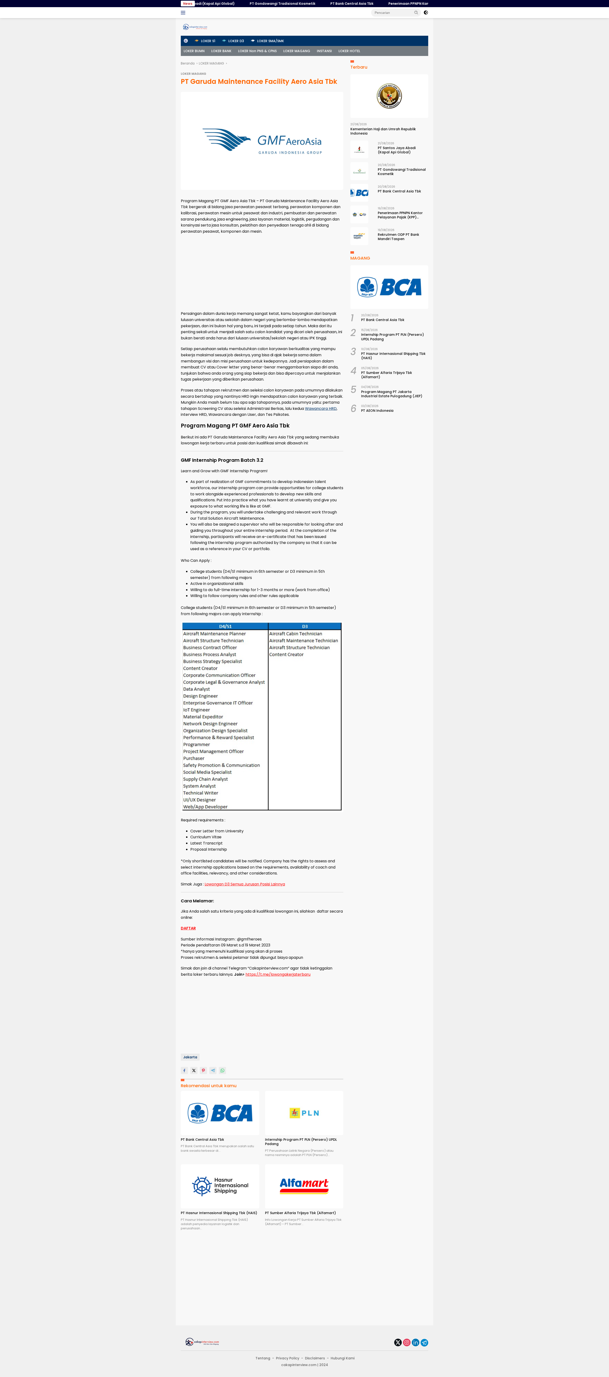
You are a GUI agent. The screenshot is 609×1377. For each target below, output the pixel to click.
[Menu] (184, 13)
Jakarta (190, 1057)
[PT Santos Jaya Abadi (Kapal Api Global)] (359, 149)
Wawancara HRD (321, 408)
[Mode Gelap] (425, 13)
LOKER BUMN (194, 51)
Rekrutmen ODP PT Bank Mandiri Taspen (398, 237)
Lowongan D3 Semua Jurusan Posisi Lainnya (245, 884)
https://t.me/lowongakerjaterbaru (278, 974)
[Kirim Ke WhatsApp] (222, 1070)
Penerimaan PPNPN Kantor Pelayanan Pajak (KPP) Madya (397, 3)
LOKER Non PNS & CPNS (257, 51)
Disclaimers (315, 1358)
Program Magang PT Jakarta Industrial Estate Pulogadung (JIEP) (391, 394)
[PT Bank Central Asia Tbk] (220, 1113)
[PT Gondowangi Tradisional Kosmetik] (359, 171)
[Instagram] (407, 1343)
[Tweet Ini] (193, 1070)
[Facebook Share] (184, 1070)
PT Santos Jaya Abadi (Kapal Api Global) (397, 150)
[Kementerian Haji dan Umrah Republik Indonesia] (389, 96)
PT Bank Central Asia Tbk (311, 3)
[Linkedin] (415, 1343)
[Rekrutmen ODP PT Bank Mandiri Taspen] (359, 236)
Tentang (262, 1358)
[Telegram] (424, 1343)
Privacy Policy (287, 1358)
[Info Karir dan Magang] (195, 26)
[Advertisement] (262, 272)
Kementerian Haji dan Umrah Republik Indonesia (383, 131)
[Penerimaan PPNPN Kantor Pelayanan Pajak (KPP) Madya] (359, 214)
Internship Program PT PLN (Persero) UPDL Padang (301, 1141)
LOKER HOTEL (349, 51)
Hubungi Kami (342, 1358)
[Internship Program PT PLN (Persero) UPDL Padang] (304, 1113)
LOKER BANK (221, 51)
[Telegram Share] (212, 1070)
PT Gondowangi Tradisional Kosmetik (242, 3)
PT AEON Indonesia (377, 411)
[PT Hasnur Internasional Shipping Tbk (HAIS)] (220, 1186)
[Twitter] (398, 1343)
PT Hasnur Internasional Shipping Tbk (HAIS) (219, 1213)
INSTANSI (324, 51)
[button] (416, 12)
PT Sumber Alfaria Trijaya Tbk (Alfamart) (300, 1213)
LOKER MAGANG (296, 51)
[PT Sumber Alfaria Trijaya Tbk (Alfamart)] (304, 1186)
